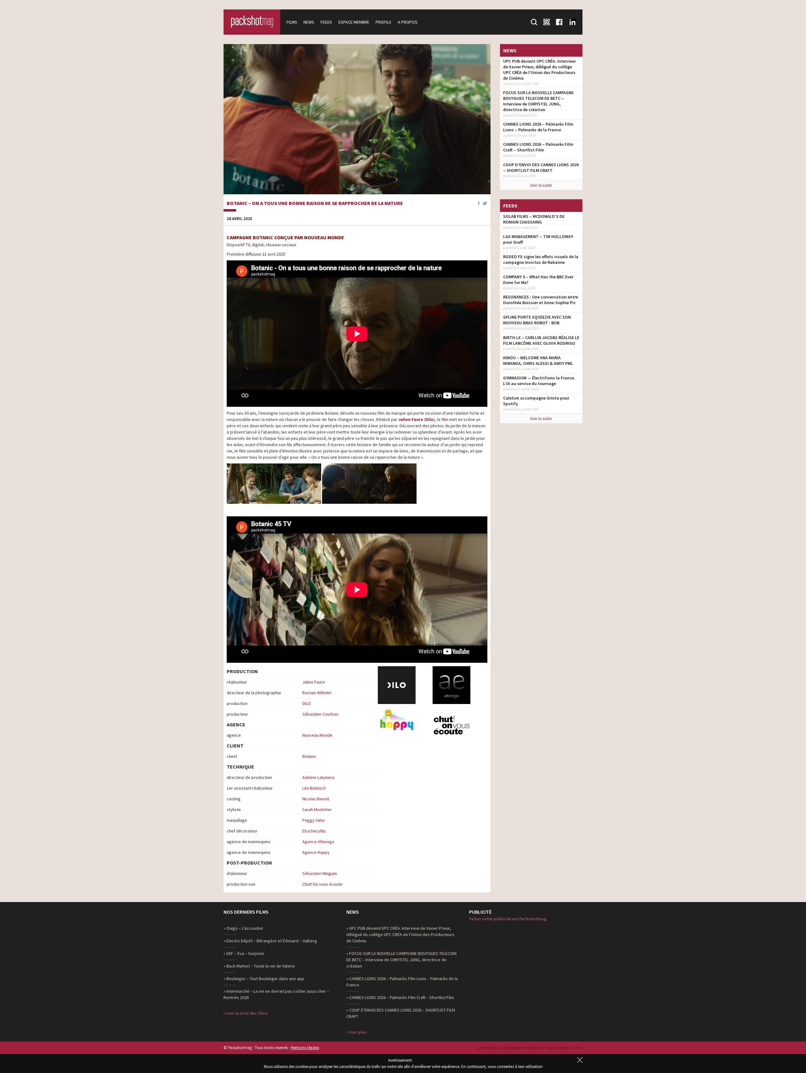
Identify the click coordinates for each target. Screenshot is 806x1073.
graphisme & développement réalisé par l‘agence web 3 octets (530, 1047)
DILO (306, 703)
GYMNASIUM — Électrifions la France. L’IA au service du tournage (539, 380)
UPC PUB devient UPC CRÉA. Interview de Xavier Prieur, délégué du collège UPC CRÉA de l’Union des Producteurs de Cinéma (539, 69)
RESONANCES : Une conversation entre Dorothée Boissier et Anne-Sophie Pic (540, 299)
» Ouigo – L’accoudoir (243, 928)
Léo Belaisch (314, 788)
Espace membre (353, 22)
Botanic (309, 756)
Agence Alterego (318, 841)
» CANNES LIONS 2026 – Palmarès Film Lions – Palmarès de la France (402, 982)
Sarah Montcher (317, 809)
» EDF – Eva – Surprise (244, 953)
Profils (383, 22)
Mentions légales (305, 1047)
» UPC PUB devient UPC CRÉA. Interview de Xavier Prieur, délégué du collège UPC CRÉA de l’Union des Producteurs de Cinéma (400, 934)
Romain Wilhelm (317, 692)
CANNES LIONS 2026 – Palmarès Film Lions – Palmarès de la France (538, 127)
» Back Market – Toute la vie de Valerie (259, 966)
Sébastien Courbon (320, 714)
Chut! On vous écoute (322, 884)
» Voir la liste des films (246, 1013)
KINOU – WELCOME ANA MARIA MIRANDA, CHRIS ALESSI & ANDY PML (538, 360)
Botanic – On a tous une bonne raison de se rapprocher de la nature (315, 203)
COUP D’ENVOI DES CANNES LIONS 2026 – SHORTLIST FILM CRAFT (541, 167)
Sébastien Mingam (319, 873)
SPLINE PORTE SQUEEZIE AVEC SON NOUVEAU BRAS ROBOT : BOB (537, 320)
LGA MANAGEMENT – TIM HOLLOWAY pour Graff (538, 239)
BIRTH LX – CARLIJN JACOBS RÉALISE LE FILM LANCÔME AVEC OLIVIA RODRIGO (541, 340)
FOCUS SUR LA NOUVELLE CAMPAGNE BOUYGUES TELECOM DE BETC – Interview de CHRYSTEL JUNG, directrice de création (538, 101)
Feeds (326, 22)
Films (292, 22)
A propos (407, 22)
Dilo (429, 419)
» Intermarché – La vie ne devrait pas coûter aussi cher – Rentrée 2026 (276, 994)
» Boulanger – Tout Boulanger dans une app (264, 978)
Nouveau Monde (317, 735)
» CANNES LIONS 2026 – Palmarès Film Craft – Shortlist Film (400, 997)
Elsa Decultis (314, 831)
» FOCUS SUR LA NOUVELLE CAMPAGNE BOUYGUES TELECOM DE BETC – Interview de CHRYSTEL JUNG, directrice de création (401, 960)
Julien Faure (410, 419)
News (309, 22)
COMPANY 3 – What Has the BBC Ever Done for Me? (538, 279)
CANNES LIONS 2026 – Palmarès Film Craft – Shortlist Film (538, 147)
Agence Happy (316, 852)
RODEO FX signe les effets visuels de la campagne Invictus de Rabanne (540, 259)
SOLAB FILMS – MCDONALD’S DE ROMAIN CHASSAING (534, 219)
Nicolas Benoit (315, 799)
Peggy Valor (313, 820)
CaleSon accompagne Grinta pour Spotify (536, 400)
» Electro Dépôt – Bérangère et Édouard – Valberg (270, 941)
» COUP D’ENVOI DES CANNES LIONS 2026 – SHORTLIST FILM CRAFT (400, 1013)
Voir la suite (541, 185)
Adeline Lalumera (318, 777)
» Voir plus (356, 1032)
